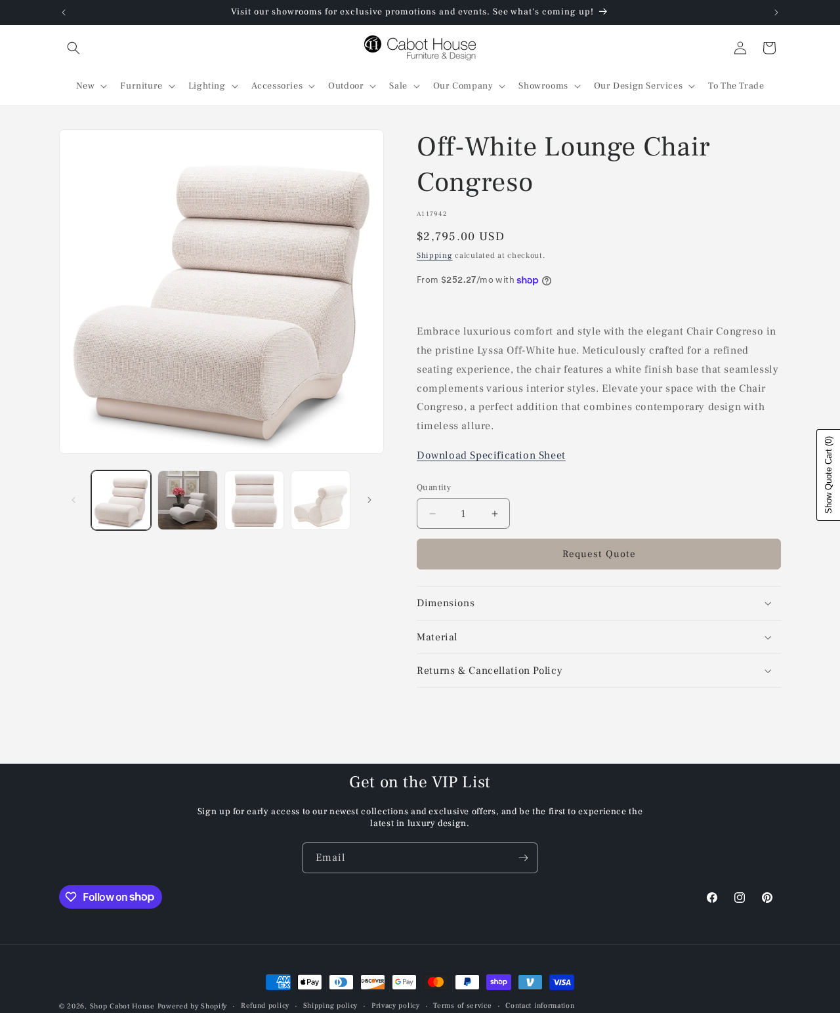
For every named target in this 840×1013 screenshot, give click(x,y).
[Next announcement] (776, 12)
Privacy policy (395, 1005)
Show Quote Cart (828, 475)
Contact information (539, 1005)
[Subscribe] (523, 857)
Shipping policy (330, 1005)
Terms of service (462, 1005)
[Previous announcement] (63, 12)
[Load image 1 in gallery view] (121, 500)
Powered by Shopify (193, 1006)
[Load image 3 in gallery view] (254, 500)
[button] (73, 47)
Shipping (435, 255)
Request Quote (599, 554)
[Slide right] (369, 500)
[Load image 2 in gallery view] (187, 500)
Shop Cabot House (122, 1006)
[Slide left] (73, 500)
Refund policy (265, 1005)
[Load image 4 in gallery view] (320, 500)
